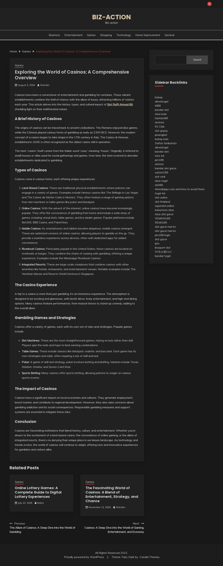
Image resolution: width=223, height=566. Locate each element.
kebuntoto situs (164, 210)
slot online (161, 197)
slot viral (160, 176)
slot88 (159, 185)
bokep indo (161, 139)
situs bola (161, 114)
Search (197, 59)
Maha (40, 502)
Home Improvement (147, 35)
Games (91, 35)
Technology (123, 35)
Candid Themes (149, 557)
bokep (159, 97)
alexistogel (161, 101)
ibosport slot (162, 247)
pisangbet (161, 135)
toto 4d (159, 155)
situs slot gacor (164, 214)
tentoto (159, 122)
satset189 (161, 172)
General (169, 35)
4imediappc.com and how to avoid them (180, 189)
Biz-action (111, 17)
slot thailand (162, 201)
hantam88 (161, 118)
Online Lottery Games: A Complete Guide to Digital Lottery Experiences (38, 492)
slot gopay (161, 130)
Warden (44, 85)
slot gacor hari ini (165, 226)
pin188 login (162, 235)
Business (54, 35)
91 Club (159, 126)
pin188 (159, 160)
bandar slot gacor (165, 168)
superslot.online (164, 206)
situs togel (161, 180)
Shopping (106, 35)
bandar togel (163, 256)
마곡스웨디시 (163, 251)
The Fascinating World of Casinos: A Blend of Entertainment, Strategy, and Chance (112, 494)
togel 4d (160, 193)
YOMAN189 (162, 218)
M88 (158, 105)
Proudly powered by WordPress (84, 557)
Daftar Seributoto (166, 143)
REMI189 (161, 222)
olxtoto (159, 164)
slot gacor (161, 239)
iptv (157, 243)
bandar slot (162, 109)
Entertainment (73, 35)
